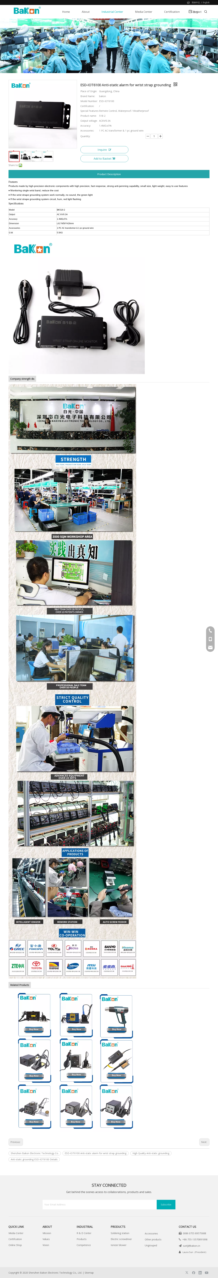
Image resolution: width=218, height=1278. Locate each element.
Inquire (102, 150)
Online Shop (15, 1245)
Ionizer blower (118, 1245)
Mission (47, 1233)
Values (46, 1239)
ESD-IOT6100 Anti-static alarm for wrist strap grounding (95, 1153)
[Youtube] (206, 1272)
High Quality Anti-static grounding (151, 1153)
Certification (15, 1239)
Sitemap (89, 1272)
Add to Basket (102, 158)
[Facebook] (193, 1272)
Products (82, 1239)
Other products (153, 1239)
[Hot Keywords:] (206, 12)
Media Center (16, 1233)
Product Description (109, 174)
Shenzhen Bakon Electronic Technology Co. (35, 1153)
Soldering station (120, 1233)
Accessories (151, 1233)
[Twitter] (187, 1272)
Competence (84, 1245)
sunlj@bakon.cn (191, 1245)
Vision (46, 1245)
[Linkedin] (200, 1272)
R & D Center (84, 1233)
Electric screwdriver (121, 1239)
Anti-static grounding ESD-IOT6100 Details (34, 1159)
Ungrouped (151, 1245)
